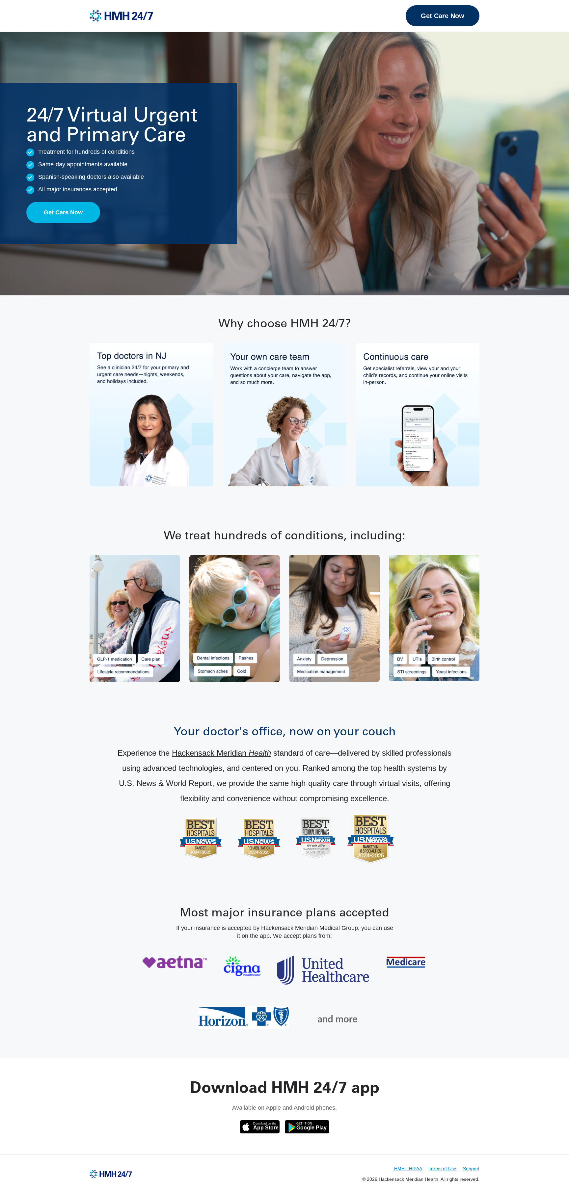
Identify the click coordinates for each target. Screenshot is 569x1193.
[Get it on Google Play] (307, 1126)
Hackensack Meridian (221, 752)
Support (471, 1168)
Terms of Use (442, 1168)
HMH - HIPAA (408, 1168)
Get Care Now (442, 15)
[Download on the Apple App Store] (260, 1126)
